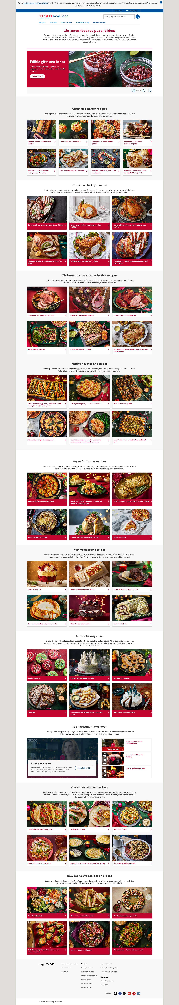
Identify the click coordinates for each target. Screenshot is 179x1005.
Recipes (42, 23)
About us (65, 972)
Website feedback (107, 981)
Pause (149, 90)
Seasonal (53, 23)
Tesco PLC (104, 985)
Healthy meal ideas (87, 972)
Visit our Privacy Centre (109, 972)
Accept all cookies (84, 768)
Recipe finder (66, 968)
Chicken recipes (86, 983)
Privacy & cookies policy (109, 968)
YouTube (129, 993)
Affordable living (82, 23)
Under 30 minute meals (89, 976)
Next (143, 90)
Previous (133, 90)
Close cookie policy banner (161, 2)
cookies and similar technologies (36, 3)
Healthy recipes (99, 23)
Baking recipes (86, 987)
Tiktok (115, 993)
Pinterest (134, 993)
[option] (89, 72)
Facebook (120, 993)
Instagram (138, 993)
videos (89, 733)
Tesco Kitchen (66, 23)
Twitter (124, 993)
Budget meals (86, 979)
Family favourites (87, 968)
